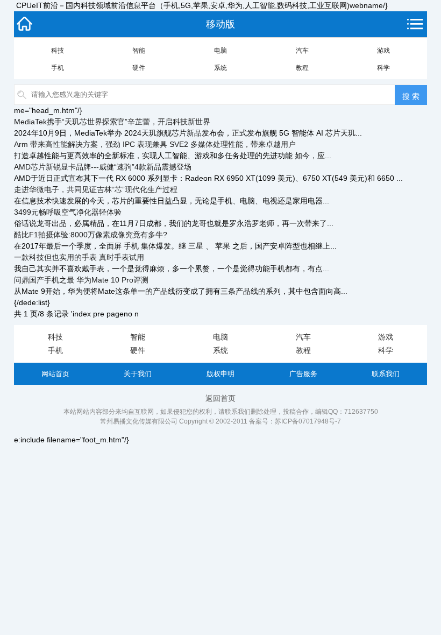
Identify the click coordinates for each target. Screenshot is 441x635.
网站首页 (55, 374)
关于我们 (138, 374)
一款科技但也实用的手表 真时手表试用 (79, 257)
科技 (57, 50)
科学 (383, 68)
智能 (138, 50)
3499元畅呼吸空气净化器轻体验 (68, 212)
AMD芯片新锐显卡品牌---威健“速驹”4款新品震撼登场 (102, 167)
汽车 (302, 50)
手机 (57, 68)
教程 (302, 68)
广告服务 (303, 374)
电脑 (220, 50)
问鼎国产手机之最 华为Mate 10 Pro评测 (81, 280)
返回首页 (220, 398)
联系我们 (386, 374)
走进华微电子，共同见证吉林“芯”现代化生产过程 (95, 189)
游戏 (383, 50)
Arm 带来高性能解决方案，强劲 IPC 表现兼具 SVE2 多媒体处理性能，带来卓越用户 (155, 144)
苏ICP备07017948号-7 (308, 421)
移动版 (220, 24)
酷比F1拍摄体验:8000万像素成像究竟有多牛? (90, 234)
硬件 (138, 68)
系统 (220, 68)
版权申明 (220, 374)
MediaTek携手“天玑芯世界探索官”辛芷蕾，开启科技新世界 (112, 121)
